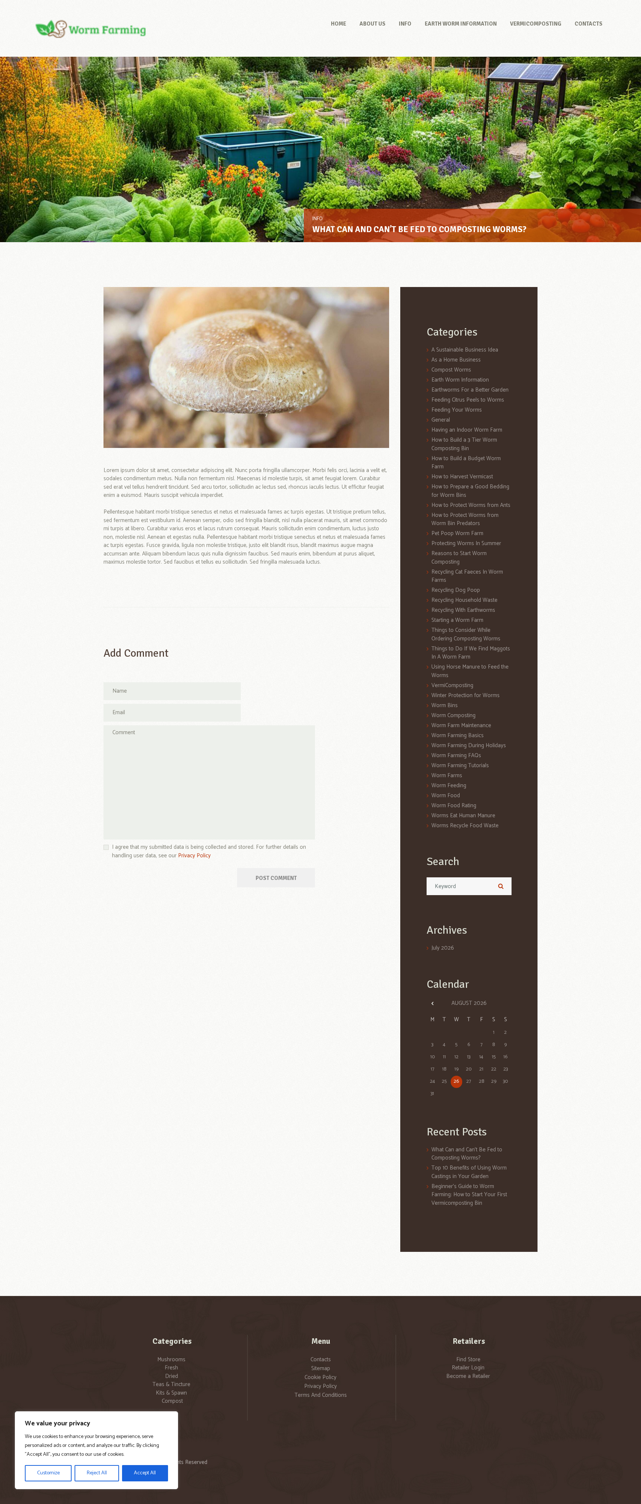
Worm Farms (446, 775)
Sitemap (320, 1368)
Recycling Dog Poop (455, 590)
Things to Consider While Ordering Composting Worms (465, 634)
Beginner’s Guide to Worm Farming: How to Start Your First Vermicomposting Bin (469, 1195)
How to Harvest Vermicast (462, 476)
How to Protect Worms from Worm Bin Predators (465, 519)
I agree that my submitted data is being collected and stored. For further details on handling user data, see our (209, 851)
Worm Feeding (448, 785)
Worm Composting (453, 715)
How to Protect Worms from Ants (470, 505)
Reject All (97, 1473)
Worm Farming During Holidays (468, 745)
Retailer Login (468, 1367)
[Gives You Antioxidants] (246, 367)
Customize (48, 1473)
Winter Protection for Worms (465, 695)
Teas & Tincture (171, 1384)
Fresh (171, 1367)
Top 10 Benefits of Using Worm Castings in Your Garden (469, 1172)
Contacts (320, 1359)
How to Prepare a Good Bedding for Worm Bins (470, 491)
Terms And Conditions (321, 1395)
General (440, 420)
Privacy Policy (194, 855)
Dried (171, 1376)
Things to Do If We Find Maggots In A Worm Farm (470, 653)
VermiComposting (452, 685)
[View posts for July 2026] (433, 1003)
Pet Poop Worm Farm (457, 533)
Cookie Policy (320, 1377)
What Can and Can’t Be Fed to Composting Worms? (419, 229)
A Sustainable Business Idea (464, 349)
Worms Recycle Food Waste (465, 825)
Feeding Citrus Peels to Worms (467, 400)
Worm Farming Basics (457, 735)
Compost (172, 1401)
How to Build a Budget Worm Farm (466, 463)
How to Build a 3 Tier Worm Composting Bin (464, 444)
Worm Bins (444, 705)
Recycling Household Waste (464, 600)
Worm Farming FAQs (456, 755)
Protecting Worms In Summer (466, 543)
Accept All (145, 1473)
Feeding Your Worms (456, 410)
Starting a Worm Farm (457, 620)
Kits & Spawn (171, 1393)
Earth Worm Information (460, 380)
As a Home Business (456, 360)
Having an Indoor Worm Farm (466, 430)
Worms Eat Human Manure (463, 815)
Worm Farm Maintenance (461, 725)
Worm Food (445, 795)
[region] (96, 1450)
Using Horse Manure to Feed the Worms (470, 671)
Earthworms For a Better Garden (470, 390)
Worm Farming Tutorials (460, 765)
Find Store (468, 1359)
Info (317, 219)
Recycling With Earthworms (463, 610)
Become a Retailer (468, 1376)
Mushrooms (171, 1359)
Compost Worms (451, 370)
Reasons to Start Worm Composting (459, 558)
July (442, 948)
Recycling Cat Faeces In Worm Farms (467, 576)
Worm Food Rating (453, 805)
